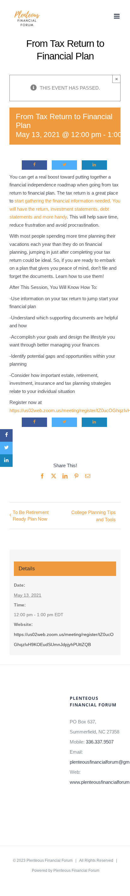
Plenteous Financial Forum (50, 860)
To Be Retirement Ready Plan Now (31, 515)
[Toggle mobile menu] (117, 16)
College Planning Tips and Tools (93, 516)
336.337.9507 (100, 741)
